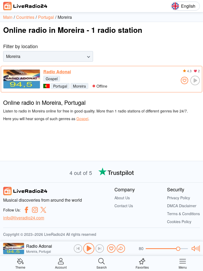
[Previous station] (78, 248)
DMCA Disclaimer (181, 205)
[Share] (121, 248)
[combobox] (6, 56)
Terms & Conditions (183, 213)
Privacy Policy (178, 197)
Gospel (52, 78)
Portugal (60, 86)
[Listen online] (195, 80)
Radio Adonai (57, 71)
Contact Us (123, 205)
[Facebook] (26, 210)
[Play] (88, 248)
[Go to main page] (25, 6)
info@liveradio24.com (23, 218)
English (188, 6)
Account (61, 267)
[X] (43, 210)
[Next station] (99, 248)
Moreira (79, 86)
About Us (122, 197)
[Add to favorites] (184, 80)
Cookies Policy (179, 221)
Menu (183, 267)
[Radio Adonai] (21, 79)
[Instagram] (35, 210)
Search (101, 267)
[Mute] (195, 248)
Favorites (142, 267)
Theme (20, 267)
